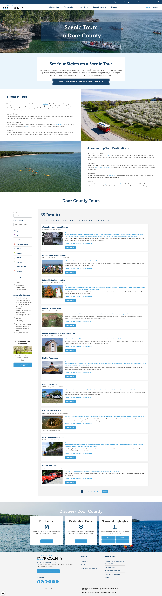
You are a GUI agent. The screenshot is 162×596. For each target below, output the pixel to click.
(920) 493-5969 (77, 346)
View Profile (70, 247)
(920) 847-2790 (77, 268)
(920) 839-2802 (77, 296)
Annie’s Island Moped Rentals (53, 255)
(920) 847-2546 (77, 478)
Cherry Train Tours (49, 465)
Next (104, 491)
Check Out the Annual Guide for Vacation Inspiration (81, 82)
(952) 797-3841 (77, 372)
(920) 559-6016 (77, 397)
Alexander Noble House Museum (55, 227)
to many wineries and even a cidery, (112, 184)
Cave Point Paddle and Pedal (53, 437)
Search (16, 212)
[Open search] (115, 2)
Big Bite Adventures (50, 358)
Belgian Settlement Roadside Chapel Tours (59, 333)
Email (67, 243)
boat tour (45, 104)
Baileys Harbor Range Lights (53, 280)
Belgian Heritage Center (51, 308)
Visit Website (88, 243)
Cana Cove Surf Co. (50, 384)
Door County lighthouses (103, 167)
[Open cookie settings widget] (3, 593)
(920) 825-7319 (77, 321)
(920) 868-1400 (77, 453)
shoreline (109, 155)
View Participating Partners (22, 365)
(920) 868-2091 (77, 243)
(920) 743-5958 (77, 423)
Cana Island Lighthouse (51, 411)
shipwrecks (112, 175)
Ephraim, (28, 126)
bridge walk (59, 124)
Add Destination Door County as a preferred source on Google (99, 592)
